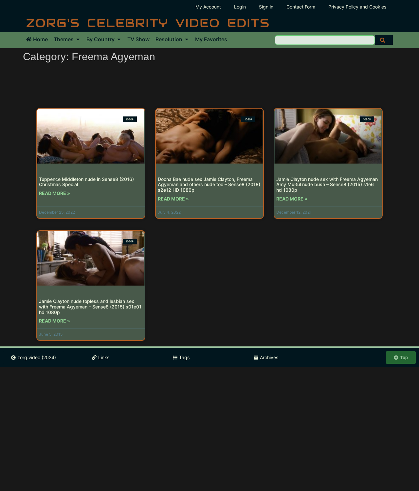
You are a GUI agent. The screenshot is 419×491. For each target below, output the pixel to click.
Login (240, 6)
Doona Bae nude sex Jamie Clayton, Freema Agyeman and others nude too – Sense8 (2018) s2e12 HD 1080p (209, 184)
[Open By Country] (118, 39)
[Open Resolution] (186, 39)
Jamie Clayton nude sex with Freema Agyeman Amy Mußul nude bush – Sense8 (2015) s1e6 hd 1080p (327, 184)
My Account (208, 6)
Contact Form (300, 6)
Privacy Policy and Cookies (357, 6)
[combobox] (325, 40)
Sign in (266, 6)
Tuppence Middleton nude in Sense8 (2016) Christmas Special (86, 181)
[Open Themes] (78, 39)
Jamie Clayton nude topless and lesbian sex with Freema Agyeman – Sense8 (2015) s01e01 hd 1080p (90, 306)
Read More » (54, 193)
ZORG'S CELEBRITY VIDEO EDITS (148, 22)
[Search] (384, 40)
